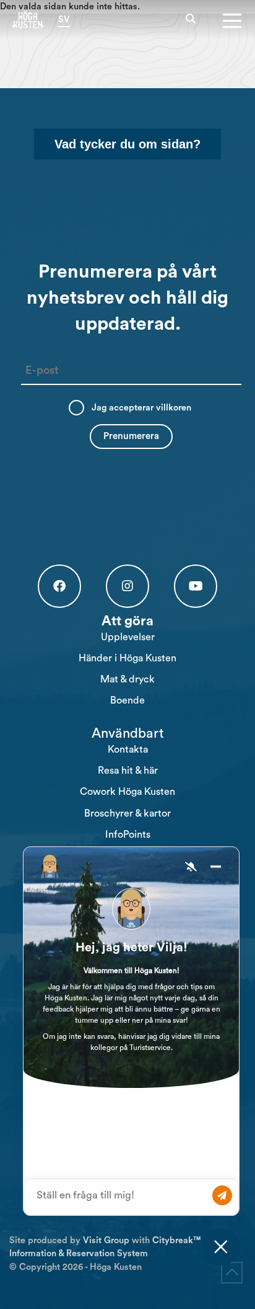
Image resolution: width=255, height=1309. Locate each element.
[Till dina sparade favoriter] (207, 19)
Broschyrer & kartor (127, 813)
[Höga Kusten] (28, 19)
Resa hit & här (128, 771)
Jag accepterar (141, 407)
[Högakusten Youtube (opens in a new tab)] (195, 586)
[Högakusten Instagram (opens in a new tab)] (127, 586)
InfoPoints (127, 835)
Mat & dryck (127, 679)
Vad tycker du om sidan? (127, 144)
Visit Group (106, 1240)
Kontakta (128, 749)
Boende (127, 700)
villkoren (173, 407)
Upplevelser (128, 637)
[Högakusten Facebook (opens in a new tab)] (59, 586)
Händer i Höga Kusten (127, 658)
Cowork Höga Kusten (127, 792)
